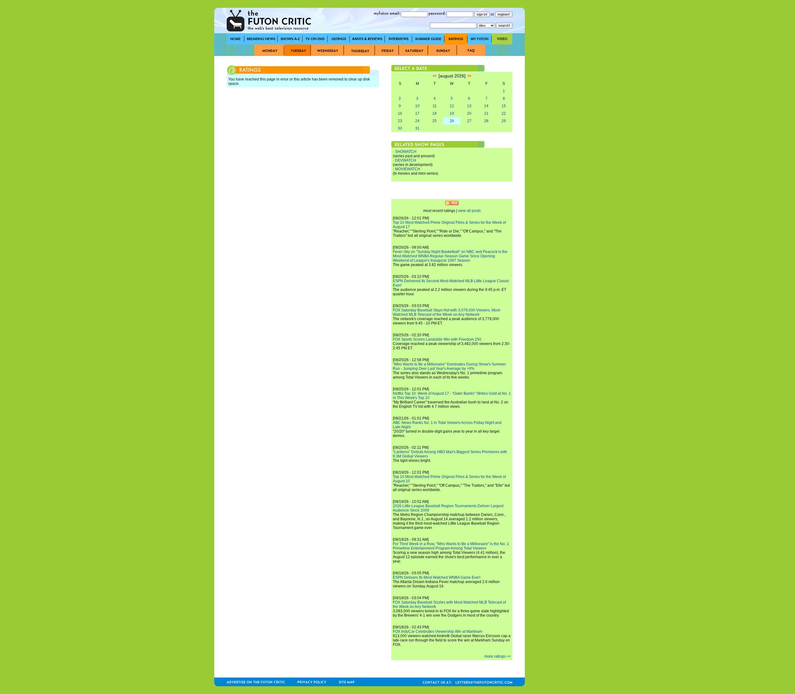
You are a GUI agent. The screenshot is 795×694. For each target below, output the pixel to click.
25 (434, 121)
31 (417, 128)
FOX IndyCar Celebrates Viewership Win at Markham (437, 631)
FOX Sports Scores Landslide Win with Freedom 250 (437, 339)
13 (469, 106)
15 (504, 106)
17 (417, 113)
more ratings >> (497, 656)
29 (504, 121)
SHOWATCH (405, 151)
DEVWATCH (405, 160)
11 (435, 106)
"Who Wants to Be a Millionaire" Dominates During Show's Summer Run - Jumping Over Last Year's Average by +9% (449, 366)
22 (504, 113)
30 (400, 128)
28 (486, 121)
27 (469, 121)
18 (434, 113)
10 (417, 106)
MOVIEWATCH (407, 169)
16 (400, 113)
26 (452, 121)
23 (400, 121)
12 (452, 106)
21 (486, 113)
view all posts (469, 211)
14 (486, 106)
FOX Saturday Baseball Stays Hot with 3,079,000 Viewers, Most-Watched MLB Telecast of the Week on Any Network (447, 312)
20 (469, 113)
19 (452, 113)
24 (417, 121)
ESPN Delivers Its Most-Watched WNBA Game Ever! (436, 577)
